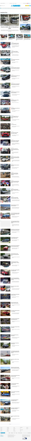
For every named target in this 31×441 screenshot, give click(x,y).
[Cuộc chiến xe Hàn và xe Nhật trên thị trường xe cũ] (5, 102)
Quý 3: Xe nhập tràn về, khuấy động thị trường (16, 305)
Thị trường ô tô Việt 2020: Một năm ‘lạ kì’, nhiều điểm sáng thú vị (27, 39)
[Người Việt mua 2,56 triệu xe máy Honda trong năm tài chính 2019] (5, 232)
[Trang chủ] (0, 8)
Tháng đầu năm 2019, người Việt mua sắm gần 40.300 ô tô (15, 272)
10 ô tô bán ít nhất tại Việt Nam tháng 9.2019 (15, 193)
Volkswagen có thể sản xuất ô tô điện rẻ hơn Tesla (15, 297)
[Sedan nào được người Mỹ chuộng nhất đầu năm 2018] (5, 378)
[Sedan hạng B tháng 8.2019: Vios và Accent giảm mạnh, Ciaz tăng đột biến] (5, 224)
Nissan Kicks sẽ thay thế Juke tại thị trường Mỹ (15, 345)
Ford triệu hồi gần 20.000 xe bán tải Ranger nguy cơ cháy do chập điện (16, 200)
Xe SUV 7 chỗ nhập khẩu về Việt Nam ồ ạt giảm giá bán (15, 240)
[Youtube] (27, 3)
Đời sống (8, 427)
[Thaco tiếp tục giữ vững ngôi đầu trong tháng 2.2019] (5, 272)
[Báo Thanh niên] (2, 433)
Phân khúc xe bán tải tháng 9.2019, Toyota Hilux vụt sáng (14, 198)
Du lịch (14, 427)
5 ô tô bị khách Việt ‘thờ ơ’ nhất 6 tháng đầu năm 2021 (11, 39)
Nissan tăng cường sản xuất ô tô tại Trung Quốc (16, 321)
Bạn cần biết (11, 3)
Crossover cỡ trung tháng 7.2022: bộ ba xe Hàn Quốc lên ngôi (25, 22)
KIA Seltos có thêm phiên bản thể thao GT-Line (15, 70)
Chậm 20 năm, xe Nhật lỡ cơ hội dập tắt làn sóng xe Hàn (15, 248)
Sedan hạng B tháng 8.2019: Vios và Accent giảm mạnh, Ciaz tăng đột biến (15, 222)
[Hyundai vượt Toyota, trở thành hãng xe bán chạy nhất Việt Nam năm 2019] (5, 159)
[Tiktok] (29, 3)
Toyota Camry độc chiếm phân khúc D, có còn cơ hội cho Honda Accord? (15, 185)
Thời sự (1, 428)
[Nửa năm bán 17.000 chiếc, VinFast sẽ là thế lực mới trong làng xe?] (5, 151)
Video (11, 58)
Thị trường (12, 42)
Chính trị (1, 427)
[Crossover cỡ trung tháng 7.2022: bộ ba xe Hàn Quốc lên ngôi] (25, 17)
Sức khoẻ (8, 428)
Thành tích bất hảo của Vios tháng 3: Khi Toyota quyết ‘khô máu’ (15, 254)
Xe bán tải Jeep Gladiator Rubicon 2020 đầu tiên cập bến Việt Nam (15, 207)
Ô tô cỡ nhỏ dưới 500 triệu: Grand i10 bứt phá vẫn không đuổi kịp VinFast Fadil (15, 46)
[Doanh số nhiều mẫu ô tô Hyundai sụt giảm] (9, 20)
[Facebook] (28, 3)
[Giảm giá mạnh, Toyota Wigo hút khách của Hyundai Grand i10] (5, 248)
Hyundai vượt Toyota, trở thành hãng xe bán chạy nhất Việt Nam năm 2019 (15, 158)
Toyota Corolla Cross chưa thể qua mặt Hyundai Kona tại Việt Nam (15, 84)
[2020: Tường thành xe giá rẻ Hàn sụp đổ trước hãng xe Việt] (5, 45)
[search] (6, 5)
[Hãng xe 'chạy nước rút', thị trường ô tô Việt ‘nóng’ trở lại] (5, 305)
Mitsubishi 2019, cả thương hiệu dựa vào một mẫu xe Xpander (15, 141)
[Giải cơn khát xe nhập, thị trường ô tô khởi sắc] (5, 329)
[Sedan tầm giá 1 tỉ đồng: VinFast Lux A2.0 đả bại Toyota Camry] (5, 53)
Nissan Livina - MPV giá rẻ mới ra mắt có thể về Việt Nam (15, 265)
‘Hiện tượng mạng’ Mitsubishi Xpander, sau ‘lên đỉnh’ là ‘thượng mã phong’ (15, 279)
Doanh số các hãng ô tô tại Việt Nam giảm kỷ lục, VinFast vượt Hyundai (3, 39)
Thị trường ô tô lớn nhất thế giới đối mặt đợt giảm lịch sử (15, 319)
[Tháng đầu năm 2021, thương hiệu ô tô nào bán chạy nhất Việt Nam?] (19, 36)
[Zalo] (30, 3)
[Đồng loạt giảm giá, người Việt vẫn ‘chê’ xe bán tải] (5, 207)
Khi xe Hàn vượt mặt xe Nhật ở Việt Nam (15, 286)
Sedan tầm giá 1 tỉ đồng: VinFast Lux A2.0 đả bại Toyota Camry (15, 52)
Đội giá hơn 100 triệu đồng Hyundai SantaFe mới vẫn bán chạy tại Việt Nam (15, 161)
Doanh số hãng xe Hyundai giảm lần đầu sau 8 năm (15, 294)
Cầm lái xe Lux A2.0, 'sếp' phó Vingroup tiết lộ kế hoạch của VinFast (15, 153)
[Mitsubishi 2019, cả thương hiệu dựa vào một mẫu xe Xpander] (5, 142)
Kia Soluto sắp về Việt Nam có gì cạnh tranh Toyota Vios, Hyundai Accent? (15, 225)
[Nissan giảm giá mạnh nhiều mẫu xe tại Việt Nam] (5, 110)
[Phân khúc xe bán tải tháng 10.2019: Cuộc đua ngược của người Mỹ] (5, 175)
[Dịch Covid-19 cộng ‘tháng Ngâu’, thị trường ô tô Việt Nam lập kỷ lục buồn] (25, 27)
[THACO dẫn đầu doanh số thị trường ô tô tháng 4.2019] (5, 240)
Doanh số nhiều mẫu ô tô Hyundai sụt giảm (10, 27)
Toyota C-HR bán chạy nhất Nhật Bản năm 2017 (15, 392)
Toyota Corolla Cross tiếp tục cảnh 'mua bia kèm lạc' (15, 86)
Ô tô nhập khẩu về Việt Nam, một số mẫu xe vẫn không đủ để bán (15, 281)
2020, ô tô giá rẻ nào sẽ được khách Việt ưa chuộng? (14, 133)
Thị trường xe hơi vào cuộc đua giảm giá (15, 362)
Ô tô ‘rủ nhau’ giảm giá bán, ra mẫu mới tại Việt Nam (15, 111)
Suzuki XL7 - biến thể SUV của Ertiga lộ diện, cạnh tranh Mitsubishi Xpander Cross (16, 144)
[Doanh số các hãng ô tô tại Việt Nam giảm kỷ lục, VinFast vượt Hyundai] (3, 36)
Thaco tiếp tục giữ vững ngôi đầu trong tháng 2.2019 (15, 270)
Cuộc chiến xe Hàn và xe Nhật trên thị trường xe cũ (14, 100)
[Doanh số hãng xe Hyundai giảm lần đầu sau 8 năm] (5, 297)
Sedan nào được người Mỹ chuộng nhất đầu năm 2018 (15, 376)
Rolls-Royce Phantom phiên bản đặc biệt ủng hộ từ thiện (15, 167)
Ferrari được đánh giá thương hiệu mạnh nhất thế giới (15, 120)
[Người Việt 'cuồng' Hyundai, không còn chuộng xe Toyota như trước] (5, 191)
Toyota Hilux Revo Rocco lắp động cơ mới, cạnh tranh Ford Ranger (15, 313)
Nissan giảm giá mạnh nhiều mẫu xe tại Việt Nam (15, 108)
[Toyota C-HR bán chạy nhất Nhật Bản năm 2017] (5, 394)
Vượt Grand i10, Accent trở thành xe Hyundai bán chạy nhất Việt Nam (16, 289)
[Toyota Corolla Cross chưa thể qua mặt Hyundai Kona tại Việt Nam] (5, 86)
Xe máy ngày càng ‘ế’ (13, 124)
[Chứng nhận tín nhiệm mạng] (24, 439)
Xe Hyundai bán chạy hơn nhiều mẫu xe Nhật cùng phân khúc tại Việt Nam (15, 352)
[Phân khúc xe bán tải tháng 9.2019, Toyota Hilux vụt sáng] (5, 199)
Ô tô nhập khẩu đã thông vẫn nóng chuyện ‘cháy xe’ (14, 400)
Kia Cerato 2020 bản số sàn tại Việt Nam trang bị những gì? (16, 94)
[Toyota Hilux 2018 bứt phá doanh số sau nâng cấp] (5, 313)
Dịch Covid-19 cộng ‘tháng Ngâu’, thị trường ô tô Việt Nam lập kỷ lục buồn (25, 31)
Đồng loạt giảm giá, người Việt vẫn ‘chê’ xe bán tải (15, 205)
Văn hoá (14, 428)
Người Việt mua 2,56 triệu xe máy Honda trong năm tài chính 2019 (15, 229)
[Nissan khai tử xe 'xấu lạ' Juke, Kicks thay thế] (5, 345)
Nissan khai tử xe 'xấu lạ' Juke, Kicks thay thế (15, 343)
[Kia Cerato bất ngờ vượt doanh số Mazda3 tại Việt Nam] (5, 94)
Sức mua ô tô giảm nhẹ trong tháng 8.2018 (15, 329)
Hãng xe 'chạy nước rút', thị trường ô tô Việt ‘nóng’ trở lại (14, 303)
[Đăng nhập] (30, 5)
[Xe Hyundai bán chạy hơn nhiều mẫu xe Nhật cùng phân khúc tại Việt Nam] (5, 354)
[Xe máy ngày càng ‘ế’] (5, 126)
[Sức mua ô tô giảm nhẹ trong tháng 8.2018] (5, 337)
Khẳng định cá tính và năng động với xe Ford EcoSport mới (15, 216)
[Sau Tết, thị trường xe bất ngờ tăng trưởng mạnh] (5, 386)
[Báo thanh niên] (15, 5)
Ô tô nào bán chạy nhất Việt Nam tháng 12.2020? (15, 60)
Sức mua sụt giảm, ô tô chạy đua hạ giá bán (16, 257)
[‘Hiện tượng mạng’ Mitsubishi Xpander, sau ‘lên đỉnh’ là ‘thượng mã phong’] (5, 280)
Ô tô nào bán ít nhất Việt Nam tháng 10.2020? (15, 62)
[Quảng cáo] (26, 5)
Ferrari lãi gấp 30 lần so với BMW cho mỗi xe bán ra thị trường (14, 117)
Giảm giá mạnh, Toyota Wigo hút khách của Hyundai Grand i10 (15, 246)
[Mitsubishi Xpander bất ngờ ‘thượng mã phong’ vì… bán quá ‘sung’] (5, 264)
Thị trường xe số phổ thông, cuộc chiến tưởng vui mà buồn (15, 408)
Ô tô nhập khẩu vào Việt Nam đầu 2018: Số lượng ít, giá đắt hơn (15, 370)
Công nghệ (21, 427)
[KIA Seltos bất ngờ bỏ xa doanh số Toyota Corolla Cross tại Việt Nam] (5, 69)
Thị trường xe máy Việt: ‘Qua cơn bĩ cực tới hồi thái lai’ (15, 418)
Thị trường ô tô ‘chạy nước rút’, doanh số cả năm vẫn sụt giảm (15, 55)
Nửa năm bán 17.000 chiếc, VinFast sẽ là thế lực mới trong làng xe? (15, 149)
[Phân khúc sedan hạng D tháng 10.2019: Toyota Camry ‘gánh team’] (5, 183)
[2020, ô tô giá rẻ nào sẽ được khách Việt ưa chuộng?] (5, 134)
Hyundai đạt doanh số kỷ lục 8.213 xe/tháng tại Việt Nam (15, 76)
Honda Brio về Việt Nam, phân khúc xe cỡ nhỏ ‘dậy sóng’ (16, 232)
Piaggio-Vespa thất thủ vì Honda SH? (15, 416)
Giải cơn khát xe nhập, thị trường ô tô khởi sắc (15, 327)
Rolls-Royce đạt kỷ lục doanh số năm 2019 (15, 165)
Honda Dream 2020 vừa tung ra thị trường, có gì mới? (15, 126)
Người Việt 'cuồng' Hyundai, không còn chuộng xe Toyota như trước (15, 190)
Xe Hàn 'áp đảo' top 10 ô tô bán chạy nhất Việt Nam (15, 135)
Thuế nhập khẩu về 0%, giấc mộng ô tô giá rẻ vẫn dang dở (15, 386)
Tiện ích (13, 3)
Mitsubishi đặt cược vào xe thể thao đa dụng (16, 378)
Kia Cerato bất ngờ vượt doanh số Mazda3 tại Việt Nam (15, 92)
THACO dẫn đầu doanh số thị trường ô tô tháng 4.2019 (14, 238)
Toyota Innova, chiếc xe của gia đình (15, 359)
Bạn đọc (27, 427)
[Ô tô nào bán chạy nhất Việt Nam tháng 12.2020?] (5, 61)
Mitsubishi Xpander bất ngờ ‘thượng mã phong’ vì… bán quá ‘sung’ (15, 263)
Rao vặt (27, 428)
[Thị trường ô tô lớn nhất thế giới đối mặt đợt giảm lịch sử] (5, 321)
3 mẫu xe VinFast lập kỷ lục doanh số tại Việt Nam (15, 78)
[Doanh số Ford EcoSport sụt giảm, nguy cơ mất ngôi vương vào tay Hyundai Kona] (5, 216)
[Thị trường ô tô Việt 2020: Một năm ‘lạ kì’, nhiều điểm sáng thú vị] (27, 36)
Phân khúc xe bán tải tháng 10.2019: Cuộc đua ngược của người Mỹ (14, 174)
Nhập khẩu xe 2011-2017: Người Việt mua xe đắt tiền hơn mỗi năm (15, 367)
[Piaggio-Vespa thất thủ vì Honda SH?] (5, 418)
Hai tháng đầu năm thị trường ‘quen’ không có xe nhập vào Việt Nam (16, 402)
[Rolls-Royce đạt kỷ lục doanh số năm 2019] (5, 167)
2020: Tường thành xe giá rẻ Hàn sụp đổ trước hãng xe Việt (15, 43)
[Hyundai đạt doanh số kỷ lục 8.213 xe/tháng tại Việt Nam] (5, 78)
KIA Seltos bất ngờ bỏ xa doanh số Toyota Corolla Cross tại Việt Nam (15, 68)
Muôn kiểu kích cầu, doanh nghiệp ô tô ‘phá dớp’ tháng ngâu (15, 337)
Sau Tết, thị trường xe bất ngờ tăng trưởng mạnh (15, 384)
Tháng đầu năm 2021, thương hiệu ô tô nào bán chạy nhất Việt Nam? (19, 39)
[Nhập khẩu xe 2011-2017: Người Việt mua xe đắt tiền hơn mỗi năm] (5, 370)
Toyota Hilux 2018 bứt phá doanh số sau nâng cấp (15, 311)
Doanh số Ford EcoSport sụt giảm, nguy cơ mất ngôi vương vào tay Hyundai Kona (15, 214)
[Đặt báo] (28, 5)
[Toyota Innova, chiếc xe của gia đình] (5, 362)
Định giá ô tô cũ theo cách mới (15, 102)
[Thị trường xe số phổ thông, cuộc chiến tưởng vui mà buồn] (5, 410)
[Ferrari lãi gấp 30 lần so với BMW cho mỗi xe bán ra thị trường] (5, 118)
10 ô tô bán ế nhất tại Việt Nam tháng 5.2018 (15, 354)
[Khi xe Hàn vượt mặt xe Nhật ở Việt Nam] (5, 289)
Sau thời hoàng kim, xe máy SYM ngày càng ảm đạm (15, 410)
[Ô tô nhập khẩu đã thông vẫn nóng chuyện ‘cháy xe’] (5, 402)
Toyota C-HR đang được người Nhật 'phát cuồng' (16, 394)
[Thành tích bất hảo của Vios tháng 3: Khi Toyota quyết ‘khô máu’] (5, 256)
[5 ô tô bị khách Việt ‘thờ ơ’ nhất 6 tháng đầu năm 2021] (11, 36)
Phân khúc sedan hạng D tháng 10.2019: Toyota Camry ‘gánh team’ (15, 176)
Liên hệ (15, 3)
